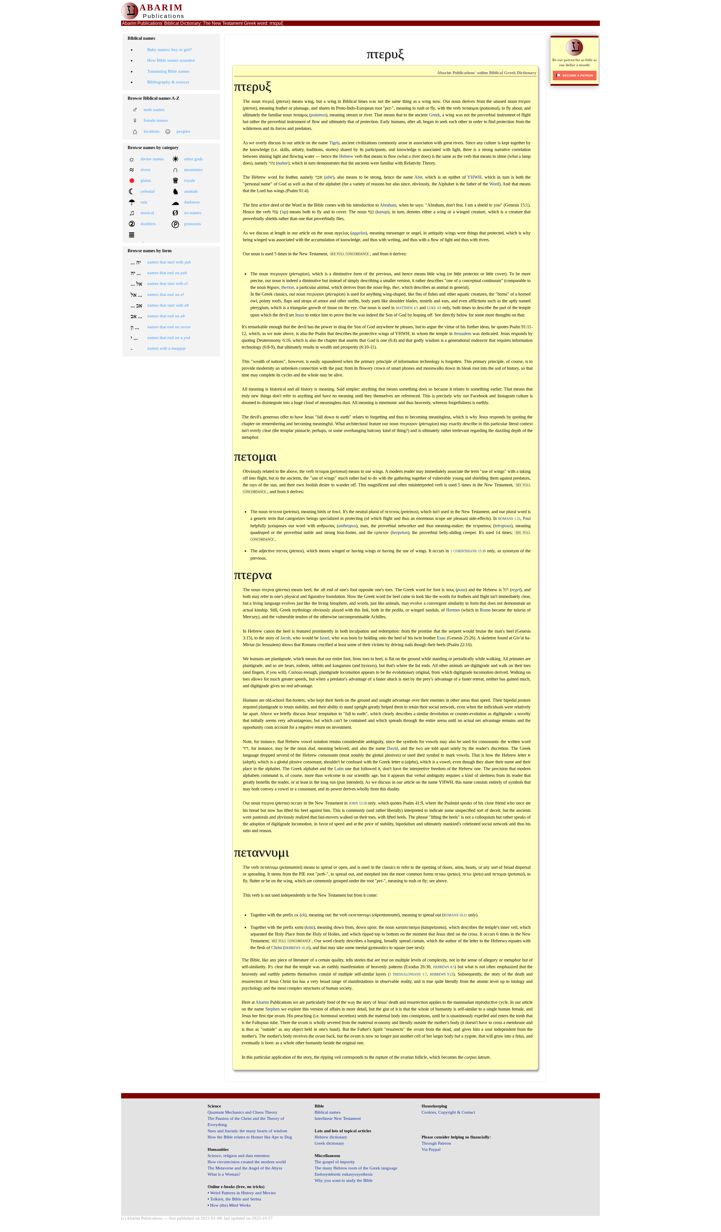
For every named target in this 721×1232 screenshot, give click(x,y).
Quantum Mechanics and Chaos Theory (242, 1112)
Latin (339, 768)
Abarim (262, 1002)
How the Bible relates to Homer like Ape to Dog (250, 1137)
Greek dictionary (329, 1143)
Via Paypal (431, 1149)
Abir (418, 177)
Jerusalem (462, 333)
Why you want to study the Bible (344, 1180)
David (392, 748)
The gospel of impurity (335, 1162)
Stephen (272, 1009)
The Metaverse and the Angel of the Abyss (245, 1168)
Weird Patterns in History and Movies (243, 1193)
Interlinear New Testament (338, 1118)
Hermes (453, 610)
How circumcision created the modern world (247, 1162)
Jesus (299, 315)
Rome (485, 610)
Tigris (334, 142)
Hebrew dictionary (331, 1137)
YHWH (474, 177)
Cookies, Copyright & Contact (448, 1112)
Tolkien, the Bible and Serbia (235, 1199)
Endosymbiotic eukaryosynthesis (344, 1174)
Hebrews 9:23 (441, 974)
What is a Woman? (224, 1174)
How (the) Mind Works (230, 1205)
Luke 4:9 (434, 308)
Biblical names (328, 1112)
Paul (527, 518)
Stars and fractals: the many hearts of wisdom (247, 1131)
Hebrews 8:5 (444, 967)
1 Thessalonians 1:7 (408, 974)
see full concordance (349, 254)
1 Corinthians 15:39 (468, 551)
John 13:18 (358, 803)
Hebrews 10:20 (296, 948)
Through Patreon (436, 1143)
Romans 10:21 (455, 915)
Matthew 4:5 (407, 308)
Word (494, 183)
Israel (324, 637)
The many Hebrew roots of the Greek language (356, 1168)
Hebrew (346, 156)
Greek (434, 114)
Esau (441, 637)
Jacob (285, 637)
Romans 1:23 (509, 519)
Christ (276, 947)
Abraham (388, 205)
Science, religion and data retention (239, 1155)
